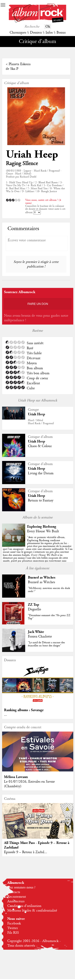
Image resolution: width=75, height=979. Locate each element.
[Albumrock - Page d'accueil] (37, 21)
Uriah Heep (32, 154)
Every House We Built (43, 531)
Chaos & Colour (40, 446)
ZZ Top (33, 604)
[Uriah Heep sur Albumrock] (13, 418)
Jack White (36, 632)
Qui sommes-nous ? (21, 887)
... (5, 714)
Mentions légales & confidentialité (32, 910)
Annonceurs (15, 901)
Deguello (34, 609)
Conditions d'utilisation (24, 906)
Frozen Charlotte (40, 636)
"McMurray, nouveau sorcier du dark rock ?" (49, 589)
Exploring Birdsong (41, 526)
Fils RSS (13, 932)
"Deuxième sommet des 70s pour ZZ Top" (49, 616)
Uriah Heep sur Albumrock (37, 400)
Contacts (13, 892)
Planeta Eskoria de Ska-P (18, 66)
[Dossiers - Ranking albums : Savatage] (37, 703)
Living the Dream (40, 473)
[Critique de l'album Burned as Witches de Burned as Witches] (13, 596)
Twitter (12, 928)
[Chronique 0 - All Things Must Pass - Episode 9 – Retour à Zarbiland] (37, 825)
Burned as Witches (41, 577)
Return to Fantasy (40, 500)
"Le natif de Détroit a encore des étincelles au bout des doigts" (46, 644)
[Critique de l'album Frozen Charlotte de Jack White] (13, 651)
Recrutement (16, 896)
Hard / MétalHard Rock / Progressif (41, 421)
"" (37, 550)
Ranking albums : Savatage (24, 710)
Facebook (14, 923)
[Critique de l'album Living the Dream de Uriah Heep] (13, 483)
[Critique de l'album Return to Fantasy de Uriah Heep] (13, 510)
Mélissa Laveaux (16, 777)
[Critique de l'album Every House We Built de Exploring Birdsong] (13, 545)
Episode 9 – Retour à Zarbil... (25, 852)
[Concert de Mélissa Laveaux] (37, 770)
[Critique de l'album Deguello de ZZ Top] (13, 624)
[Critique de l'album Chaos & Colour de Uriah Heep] (13, 456)
